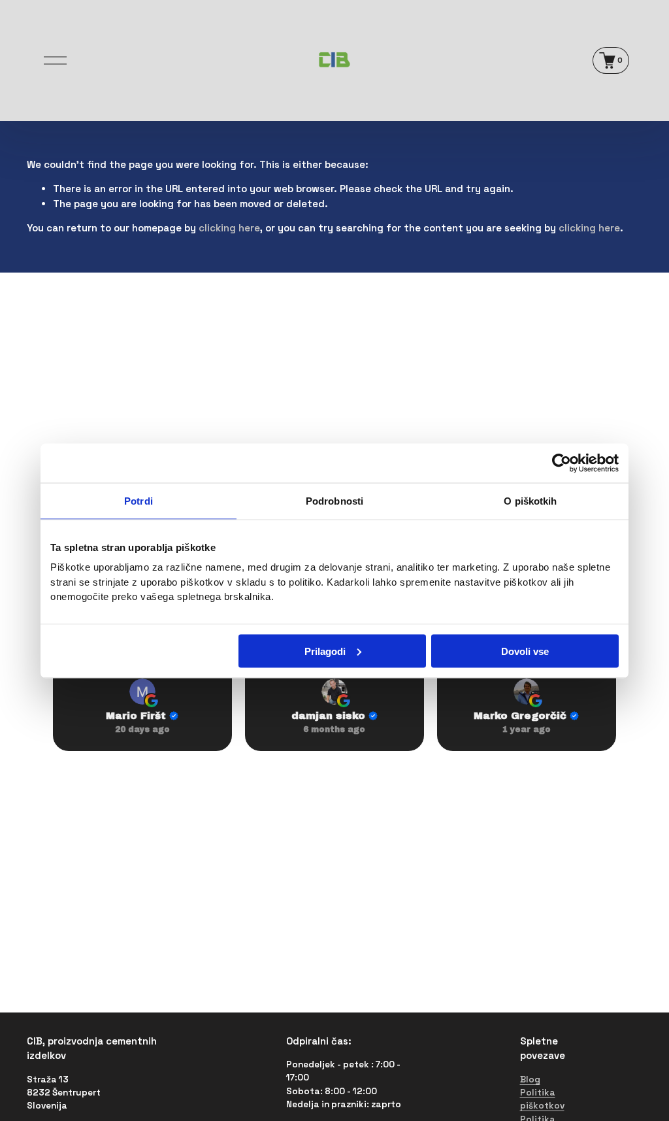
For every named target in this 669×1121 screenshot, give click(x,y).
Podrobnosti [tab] (334, 500)
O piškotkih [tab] (530, 500)
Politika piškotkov (542, 1099)
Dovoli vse (525, 650)
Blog (530, 1079)
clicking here (229, 228)
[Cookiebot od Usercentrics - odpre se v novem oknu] (561, 463)
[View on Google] (142, 691)
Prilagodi (325, 650)
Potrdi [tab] (138, 500)
